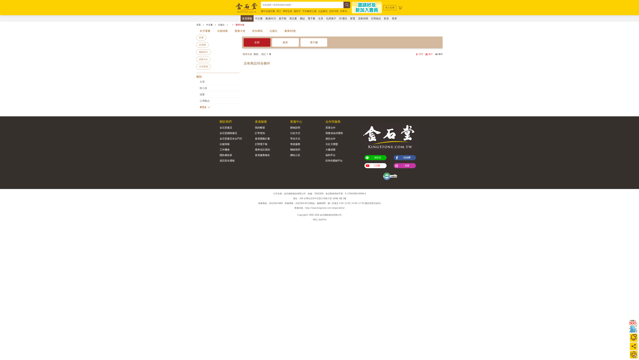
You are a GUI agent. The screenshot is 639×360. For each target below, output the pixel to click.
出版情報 (225, 144)
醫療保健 (240, 25)
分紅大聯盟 (331, 144)
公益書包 (322, 11)
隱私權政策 (226, 155)
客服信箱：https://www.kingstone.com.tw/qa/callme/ (319, 208)
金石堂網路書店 (228, 133)
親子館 (282, 18)
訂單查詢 (260, 133)
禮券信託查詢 (262, 149)
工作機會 (225, 149)
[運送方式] (633, 354)
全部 (257, 42)
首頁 (198, 25)
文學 (202, 81)
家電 (352, 18)
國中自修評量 (268, 11)
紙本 (285, 42)
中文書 (259, 18)
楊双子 (297, 11)
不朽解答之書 (310, 11)
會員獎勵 (247, 18)
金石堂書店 (226, 127)
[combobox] (302, 5)
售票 (394, 18)
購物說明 (295, 127)
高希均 (343, 11)
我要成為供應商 (334, 133)
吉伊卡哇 (333, 11)
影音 (386, 18)
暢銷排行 (203, 52)
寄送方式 (295, 138)
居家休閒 (363, 18)
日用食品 (376, 18)
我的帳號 (260, 127)
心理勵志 (205, 100)
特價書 (202, 45)
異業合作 (330, 127)
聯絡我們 (295, 149)
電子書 (311, 18)
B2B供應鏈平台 (334, 160)
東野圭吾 (287, 11)
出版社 (221, 25)
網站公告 (295, 155)
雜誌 (302, 18)
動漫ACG (271, 18)
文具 (320, 18)
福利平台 (330, 155)
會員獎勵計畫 (262, 138)
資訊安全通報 (227, 160)
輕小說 (203, 88)
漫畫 (202, 94)
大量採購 (330, 149)
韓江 (279, 11)
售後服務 (295, 144)
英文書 (293, 18)
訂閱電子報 (261, 144)
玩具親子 (331, 18)
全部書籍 (203, 66)
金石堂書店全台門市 (231, 138)
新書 (201, 37)
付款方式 (295, 133)
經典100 (203, 59)
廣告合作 (330, 138)
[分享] (633, 346)
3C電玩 (343, 18)
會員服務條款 (262, 155)
